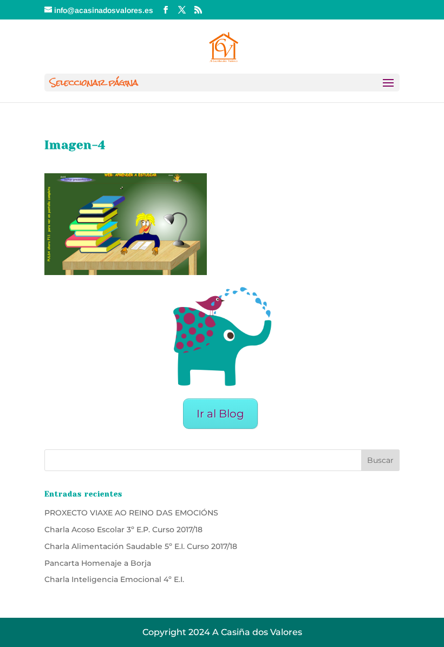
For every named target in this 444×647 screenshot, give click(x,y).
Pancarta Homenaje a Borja (97, 563)
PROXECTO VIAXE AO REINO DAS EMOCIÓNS (131, 513)
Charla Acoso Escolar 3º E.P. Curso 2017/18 (123, 529)
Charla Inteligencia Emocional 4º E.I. (114, 579)
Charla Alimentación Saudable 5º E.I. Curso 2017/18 (140, 546)
